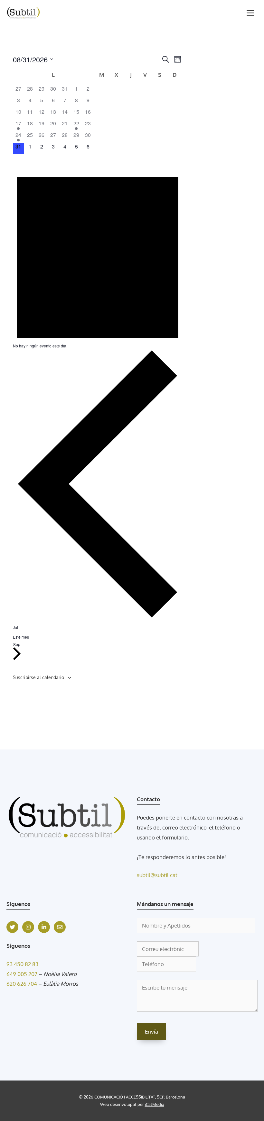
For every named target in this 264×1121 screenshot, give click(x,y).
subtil (143, 875)
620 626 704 (21, 983)
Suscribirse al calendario (38, 677)
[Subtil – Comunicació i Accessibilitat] (23, 12)
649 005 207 (21, 974)
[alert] (97, 252)
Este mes (21, 637)
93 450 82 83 (22, 964)
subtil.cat (166, 875)
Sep (16, 644)
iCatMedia (154, 1104)
